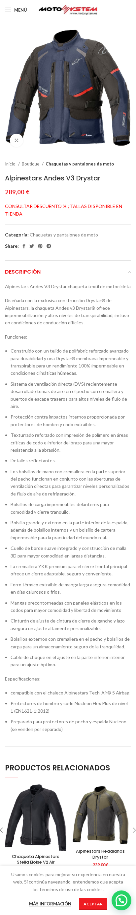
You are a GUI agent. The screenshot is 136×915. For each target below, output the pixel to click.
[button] (121, 900)
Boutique (31, 163)
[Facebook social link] (23, 246)
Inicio (11, 163)
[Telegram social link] (49, 246)
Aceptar (93, 903)
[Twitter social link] (31, 246)
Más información (50, 903)
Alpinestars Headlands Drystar (100, 854)
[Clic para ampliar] (16, 140)
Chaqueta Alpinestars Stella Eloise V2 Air (35, 859)
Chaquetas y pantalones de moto (80, 163)
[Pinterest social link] (40, 246)
